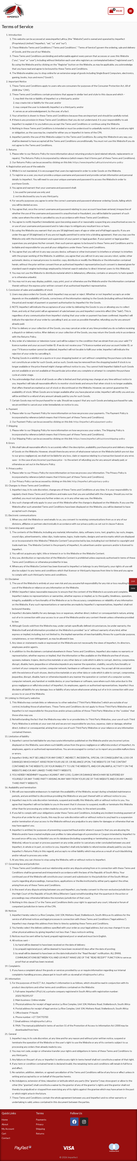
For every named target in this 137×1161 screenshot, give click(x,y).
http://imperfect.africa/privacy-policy (90, 481)
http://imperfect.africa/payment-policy (93, 421)
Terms (40, 1113)
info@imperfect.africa (93, 974)
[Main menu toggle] (130, 11)
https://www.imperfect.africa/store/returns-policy (98, 162)
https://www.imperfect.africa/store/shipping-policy (99, 438)
